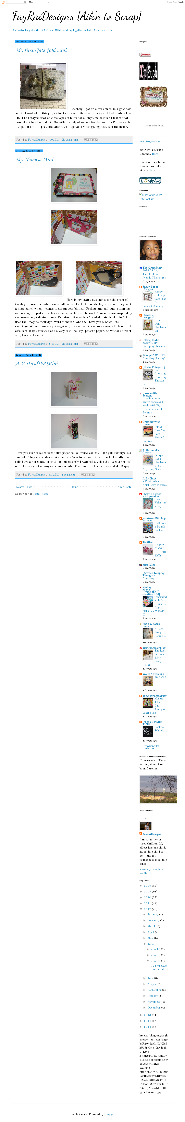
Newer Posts (24, 487)
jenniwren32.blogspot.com (154, 519)
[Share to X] (90, 139)
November (154, 1001)
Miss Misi (149, 565)
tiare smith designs (150, 394)
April (151, 932)
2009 (148, 891)
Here (155, 154)
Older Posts (124, 487)
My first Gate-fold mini (40, 50)
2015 (148, 1027)
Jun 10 (156, 949)
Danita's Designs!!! (149, 316)
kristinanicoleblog (154, 648)
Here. (152, 170)
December (154, 1007)
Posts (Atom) (41, 494)
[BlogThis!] (87, 139)
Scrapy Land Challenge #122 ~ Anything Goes (154, 462)
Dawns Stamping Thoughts (154, 574)
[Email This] (85, 139)
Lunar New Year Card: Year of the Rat (155, 434)
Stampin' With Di (154, 355)
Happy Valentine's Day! (161, 503)
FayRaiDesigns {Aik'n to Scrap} (76, 16)
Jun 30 (156, 961)
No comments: (70, 140)
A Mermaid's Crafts (151, 451)
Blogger (110, 1114)
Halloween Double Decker (160, 527)
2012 (148, 909)
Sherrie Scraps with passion (152, 495)
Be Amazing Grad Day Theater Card (154, 377)
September (155, 990)
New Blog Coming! (154, 358)
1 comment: (69, 475)
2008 (148, 885)
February (154, 920)
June (151, 944)
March (152, 926)
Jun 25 (156, 955)
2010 (148, 897)
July (151, 978)
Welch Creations (153, 674)
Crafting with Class (151, 423)
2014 (148, 1021)
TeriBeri (148, 542)
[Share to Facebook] (93, 139)
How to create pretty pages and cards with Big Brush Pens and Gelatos (153, 405)
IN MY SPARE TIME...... (152, 723)
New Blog (148, 578)
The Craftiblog (152, 267)
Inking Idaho (151, 340)
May (151, 938)
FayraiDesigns (151, 834)
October (153, 996)
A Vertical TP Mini (36, 363)
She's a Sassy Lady (151, 625)
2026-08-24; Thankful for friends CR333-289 (154, 274)
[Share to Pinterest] (96, 139)
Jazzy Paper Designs (150, 288)
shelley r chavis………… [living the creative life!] (151, 591)
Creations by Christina (151, 747)
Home (74, 487)
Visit (150, 141)
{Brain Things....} (154, 367)
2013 (148, 1015)
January (153, 914)
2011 (148, 903)
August (153, 984)
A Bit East (149, 478)
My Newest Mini (34, 159)
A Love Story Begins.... (160, 633)
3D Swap (160, 677)
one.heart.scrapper (154, 696)
